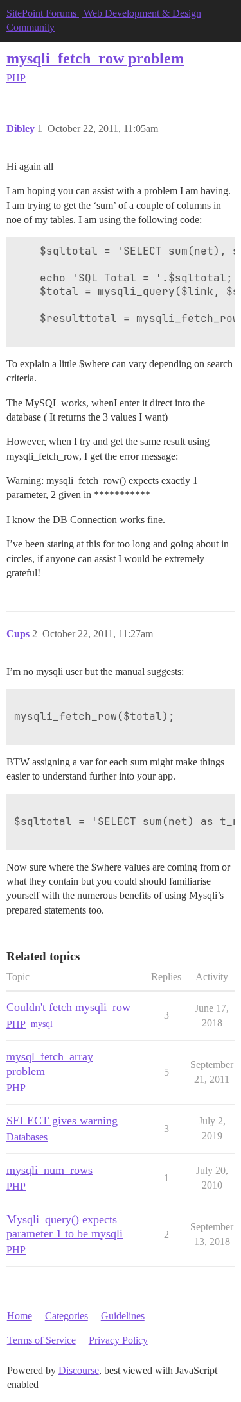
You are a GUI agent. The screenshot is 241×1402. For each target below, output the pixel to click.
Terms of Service (41, 1340)
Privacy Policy (118, 1340)
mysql (42, 1024)
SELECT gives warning (62, 1120)
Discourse (78, 1370)
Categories (66, 1315)
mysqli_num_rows (49, 1170)
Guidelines (123, 1315)
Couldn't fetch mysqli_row (68, 1007)
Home (19, 1315)
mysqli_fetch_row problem (95, 58)
